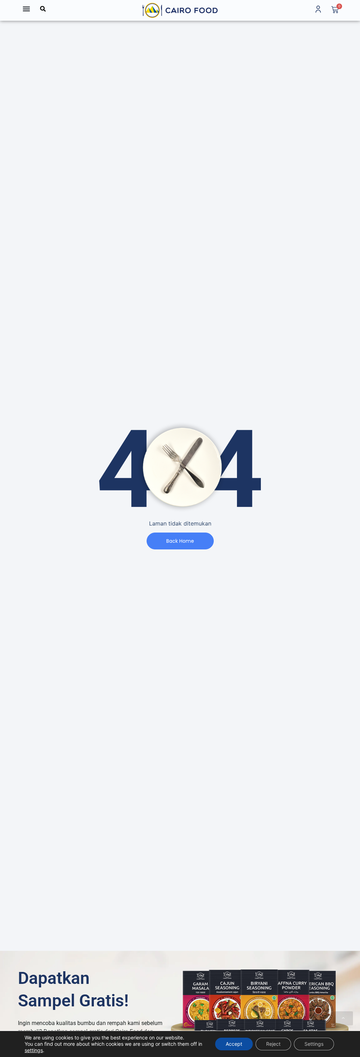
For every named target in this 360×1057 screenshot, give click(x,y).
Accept (234, 1044)
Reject (273, 1044)
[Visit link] (180, 10)
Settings (313, 1044)
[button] (26, 8)
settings (34, 1050)
